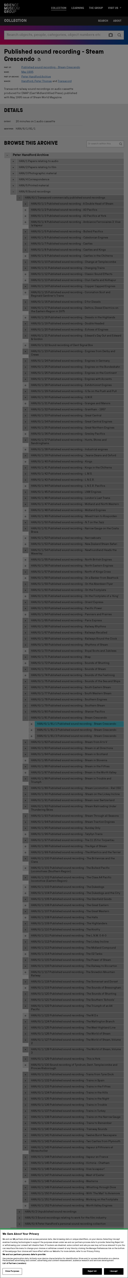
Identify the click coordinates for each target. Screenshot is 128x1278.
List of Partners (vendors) (14, 1264)
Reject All (92, 1271)
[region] (64, 1253)
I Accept (114, 1271)
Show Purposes (12, 1271)
